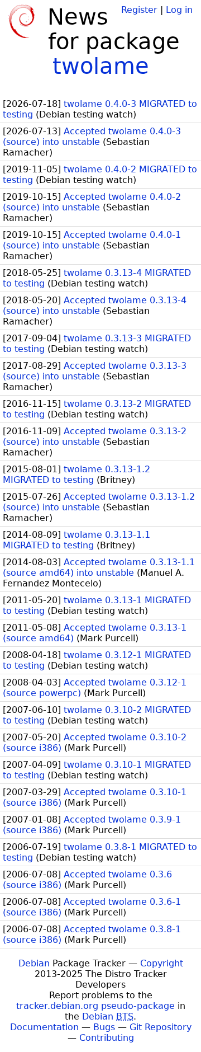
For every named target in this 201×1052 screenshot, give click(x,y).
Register (139, 9)
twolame (100, 66)
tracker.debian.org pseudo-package (95, 1006)
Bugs (104, 1027)
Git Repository (161, 1027)
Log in (179, 9)
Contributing (106, 1037)
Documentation (44, 1027)
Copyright (161, 963)
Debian (34, 963)
